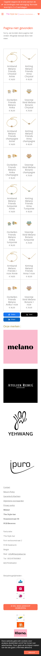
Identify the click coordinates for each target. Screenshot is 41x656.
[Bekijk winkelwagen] (38, 14)
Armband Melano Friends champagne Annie (12, 136)
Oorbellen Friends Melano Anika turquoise (12, 237)
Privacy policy (9, 505)
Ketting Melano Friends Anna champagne (29, 136)
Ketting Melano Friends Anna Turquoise (29, 203)
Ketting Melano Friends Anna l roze (29, 270)
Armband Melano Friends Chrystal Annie (12, 71)
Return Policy (9, 492)
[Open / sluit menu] (2, 14)
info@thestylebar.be (17, 554)
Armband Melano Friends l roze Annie (12, 270)
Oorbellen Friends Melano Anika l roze (12, 301)
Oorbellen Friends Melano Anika (12, 104)
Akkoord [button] (31, 652)
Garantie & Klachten (11, 496)
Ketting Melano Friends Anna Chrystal (29, 71)
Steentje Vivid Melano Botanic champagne (29, 169)
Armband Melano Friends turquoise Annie (12, 203)
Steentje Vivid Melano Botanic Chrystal (29, 104)
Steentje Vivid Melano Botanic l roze (29, 301)
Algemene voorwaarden (13, 501)
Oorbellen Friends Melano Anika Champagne (12, 170)
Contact (6, 487)
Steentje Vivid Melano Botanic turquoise (29, 236)
